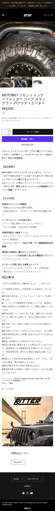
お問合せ (27, 486)
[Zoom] (27, 49)
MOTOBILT (40, 378)
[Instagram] (27, 493)
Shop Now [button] (18, 462)
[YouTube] (31, 493)
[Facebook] (23, 493)
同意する (27, 508)
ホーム (4, 118)
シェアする (9, 389)
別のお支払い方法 (27, 144)
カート (47, 15)
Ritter (11, 383)
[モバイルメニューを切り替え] (5, 15)
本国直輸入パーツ (19, 380)
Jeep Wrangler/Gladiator (24, 378)
